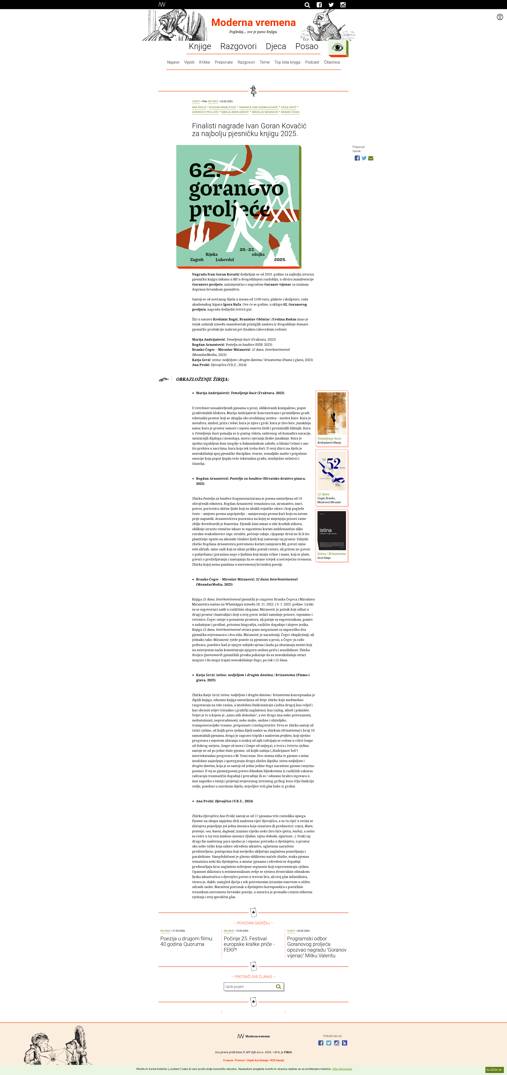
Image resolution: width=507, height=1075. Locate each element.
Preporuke (224, 62)
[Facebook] (319, 5)
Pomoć (240, 1060)
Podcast (312, 62)
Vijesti (189, 62)
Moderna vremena (253, 22)
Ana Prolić (199, 107)
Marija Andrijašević (235, 112)
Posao (306, 46)
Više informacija (342, 1068)
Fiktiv (288, 1052)
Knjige (200, 46)
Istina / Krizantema (331, 555)
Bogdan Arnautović (222, 107)
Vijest (196, 101)
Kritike (204, 62)
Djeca (276, 46)
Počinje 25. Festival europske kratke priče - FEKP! (249, 944)
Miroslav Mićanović (265, 112)
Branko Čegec (290, 112)
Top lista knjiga (287, 62)
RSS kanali (277, 1060)
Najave (173, 62)
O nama (228, 1060)
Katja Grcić (288, 107)
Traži (278, 986)
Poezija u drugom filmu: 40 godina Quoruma (186, 941)
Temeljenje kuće (329, 440)
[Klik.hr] (344, 1043)
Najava (165, 930)
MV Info (213, 101)
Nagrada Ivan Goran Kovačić (258, 107)
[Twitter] (331, 5)
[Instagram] (343, 5)
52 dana (329, 498)
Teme (265, 62)
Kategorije (337, 47)
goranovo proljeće (205, 112)
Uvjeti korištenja (257, 1060)
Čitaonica (332, 62)
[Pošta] (370, 158)
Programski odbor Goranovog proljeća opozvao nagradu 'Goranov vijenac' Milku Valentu (317, 947)
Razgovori (238, 46)
